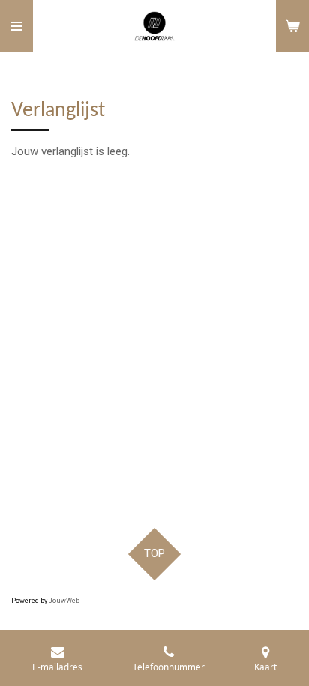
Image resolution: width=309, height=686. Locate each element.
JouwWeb (64, 600)
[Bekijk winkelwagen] (292, 26)
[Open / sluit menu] (16, 26)
